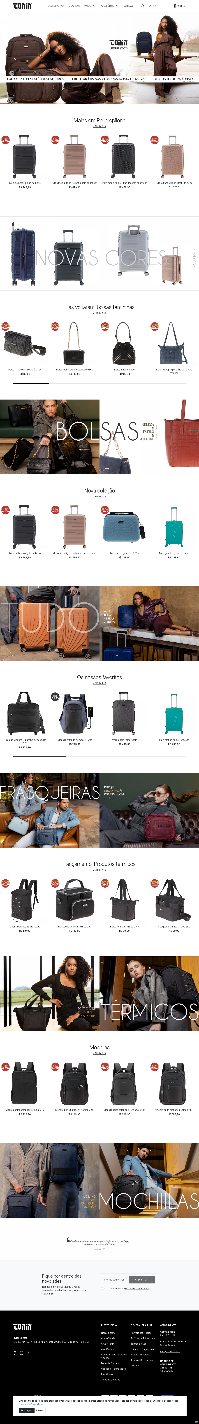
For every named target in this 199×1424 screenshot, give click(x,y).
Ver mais (129, 6)
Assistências (107, 1349)
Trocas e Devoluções (142, 1360)
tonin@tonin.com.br (170, 1351)
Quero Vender (108, 1338)
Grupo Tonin (107, 1343)
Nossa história (108, 1333)
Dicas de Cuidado (110, 1363)
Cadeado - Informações (113, 1368)
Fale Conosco (108, 1374)
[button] (55, 6)
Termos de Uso (138, 1343)
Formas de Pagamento (142, 1349)
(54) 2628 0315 (167, 1344)
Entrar (153, 6)
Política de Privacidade (137, 1288)
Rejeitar (40, 1410)
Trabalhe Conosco (110, 1379)
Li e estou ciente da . (126, 1288)
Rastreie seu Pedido (141, 1333)
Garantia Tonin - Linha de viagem (114, 1356)
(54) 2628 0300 (168, 1335)
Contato (135, 1365)
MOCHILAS (74, 6)
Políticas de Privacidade (143, 1338)
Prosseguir (26, 1410)
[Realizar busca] (142, 6)
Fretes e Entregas (140, 1354)
